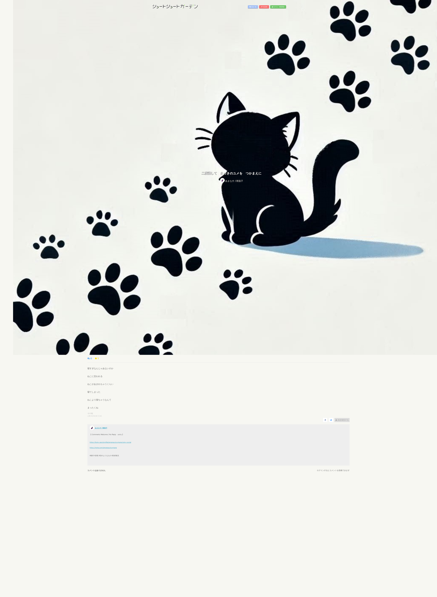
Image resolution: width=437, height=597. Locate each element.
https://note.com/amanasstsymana (103, 448)
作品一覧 (253, 7)
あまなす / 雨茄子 (234, 181)
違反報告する (343, 420)
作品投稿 (264, 7)
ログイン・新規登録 (278, 7)
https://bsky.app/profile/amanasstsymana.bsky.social (110, 442)
